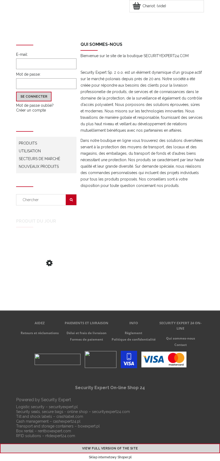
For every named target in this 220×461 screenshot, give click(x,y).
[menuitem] (47, 28)
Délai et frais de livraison (87, 333)
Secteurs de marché (39, 159)
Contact (180, 344)
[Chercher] (71, 199)
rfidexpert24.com (60, 436)
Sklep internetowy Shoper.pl (110, 457)
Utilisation (30, 151)
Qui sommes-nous (180, 338)
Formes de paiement (86, 339)
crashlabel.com (69, 416)
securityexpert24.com (111, 412)
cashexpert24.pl (66, 421)
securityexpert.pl (63, 407)
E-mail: (22, 54)
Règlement (133, 333)
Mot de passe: (28, 74)
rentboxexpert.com (54, 431)
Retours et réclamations (40, 333)
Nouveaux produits (39, 166)
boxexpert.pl (89, 426)
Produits (28, 143)
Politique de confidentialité (134, 339)
